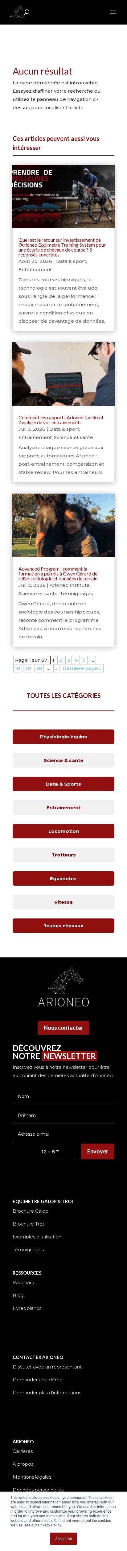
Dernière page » (82, 668)
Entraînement (35, 269)
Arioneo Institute (70, 585)
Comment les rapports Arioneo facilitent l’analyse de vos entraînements (61, 419)
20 (28, 668)
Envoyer (97, 1151)
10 (17, 668)
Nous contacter (63, 1027)
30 (39, 668)
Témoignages (76, 593)
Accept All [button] (63, 1538)
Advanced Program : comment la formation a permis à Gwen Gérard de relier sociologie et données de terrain (57, 573)
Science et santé (73, 437)
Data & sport (71, 261)
